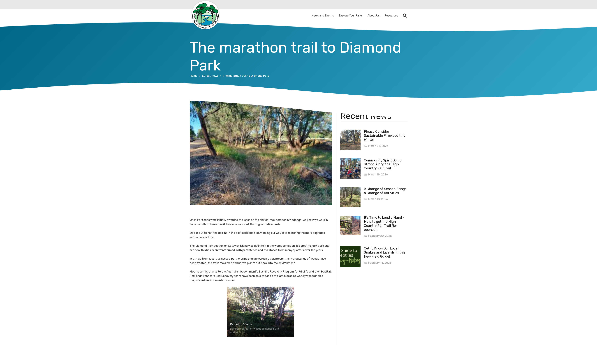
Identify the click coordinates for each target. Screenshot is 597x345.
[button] (404, 16)
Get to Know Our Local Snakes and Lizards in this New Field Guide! (384, 252)
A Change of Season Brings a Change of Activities (385, 191)
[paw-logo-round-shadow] (205, 15)
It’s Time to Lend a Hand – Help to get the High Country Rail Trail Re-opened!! (384, 224)
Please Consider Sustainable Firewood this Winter (384, 136)
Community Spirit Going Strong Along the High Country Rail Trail (383, 164)
